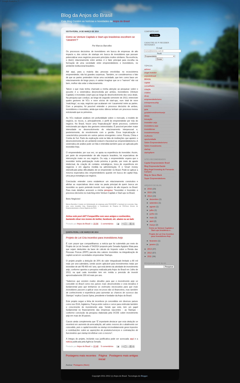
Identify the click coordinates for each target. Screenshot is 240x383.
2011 (149, 256)
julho (152, 210)
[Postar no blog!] (125, 223)
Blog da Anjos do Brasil (86, 15)
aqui (132, 339)
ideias (146, 116)
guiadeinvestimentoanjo (154, 112)
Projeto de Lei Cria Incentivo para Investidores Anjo (94, 237)
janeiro (153, 244)
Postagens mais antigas (123, 355)
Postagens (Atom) (81, 365)
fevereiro (154, 241)
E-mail (159, 48)
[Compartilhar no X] (128, 223)
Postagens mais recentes (81, 355)
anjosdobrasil (150, 76)
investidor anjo (150, 123)
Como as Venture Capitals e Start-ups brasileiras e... (161, 229)
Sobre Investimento (152, 146)
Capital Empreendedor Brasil (157, 163)
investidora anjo (151, 126)
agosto (153, 207)
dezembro (154, 199)
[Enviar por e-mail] (122, 223)
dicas (146, 96)
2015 (149, 192)
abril (152, 221)
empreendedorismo (153, 99)
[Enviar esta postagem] (118, 224)
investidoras (149, 129)
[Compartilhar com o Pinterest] (133, 223)
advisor (147, 69)
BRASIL (147, 79)
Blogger (144, 376)
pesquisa (108, 190)
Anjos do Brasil (121, 21)
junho (152, 214)
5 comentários (107, 346)
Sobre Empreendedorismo (156, 143)
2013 (149, 249)
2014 (149, 196)
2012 (149, 253)
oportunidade (150, 139)
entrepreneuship (151, 103)
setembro (154, 203)
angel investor (150, 73)
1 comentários (107, 224)
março (153, 225)
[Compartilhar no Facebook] (130, 223)
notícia (69, 342)
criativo (147, 93)
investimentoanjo (151, 133)
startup (147, 149)
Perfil (159, 54)
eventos (147, 106)
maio (152, 218)
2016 (149, 189)
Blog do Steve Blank (153, 175)
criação (147, 89)
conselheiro (149, 86)
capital (147, 83)
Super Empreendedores (154, 178)
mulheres (148, 136)
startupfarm (149, 153)
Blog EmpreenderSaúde (154, 166)
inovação (148, 119)
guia (146, 109)
